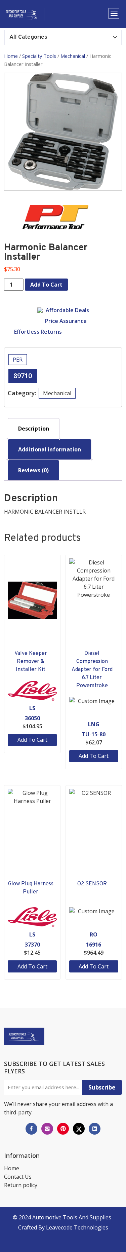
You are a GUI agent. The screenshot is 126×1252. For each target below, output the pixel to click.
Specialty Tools (39, 55)
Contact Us (18, 1176)
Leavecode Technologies (77, 1227)
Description (33, 428)
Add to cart (46, 284)
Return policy (20, 1185)
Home (11, 55)
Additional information (49, 449)
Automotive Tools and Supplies (72, 1217)
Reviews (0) (33, 470)
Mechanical (72, 55)
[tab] (33, 428)
